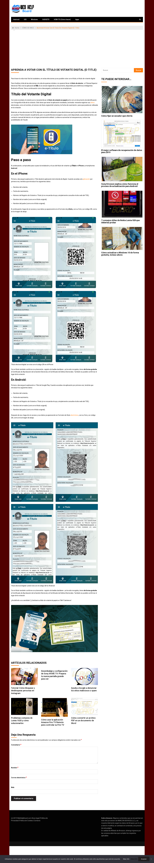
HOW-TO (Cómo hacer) (62, 19)
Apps (77, 19)
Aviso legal (35, 818)
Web (12, 787)
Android (16, 19)
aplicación (86, 179)
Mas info (126, 859)
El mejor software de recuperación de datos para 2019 (121, 151)
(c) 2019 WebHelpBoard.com (21, 818)
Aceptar (144, 859)
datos (93, 102)
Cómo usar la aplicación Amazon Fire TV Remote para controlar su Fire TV (52, 722)
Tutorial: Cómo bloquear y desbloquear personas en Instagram (23, 690)
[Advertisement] (77, 49)
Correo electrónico (19, 777)
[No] (151, 859)
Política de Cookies (26, 820)
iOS (25, 19)
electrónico (74, 415)
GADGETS (45, 19)
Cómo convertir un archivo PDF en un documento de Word (83, 720)
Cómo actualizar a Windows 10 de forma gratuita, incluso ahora (120, 253)
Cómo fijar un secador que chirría (116, 116)
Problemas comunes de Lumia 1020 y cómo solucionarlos (21, 720)
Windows (34, 19)
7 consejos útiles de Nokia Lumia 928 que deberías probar (120, 221)
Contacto (37, 820)
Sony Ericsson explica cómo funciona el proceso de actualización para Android (119, 185)
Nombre (14, 767)
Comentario (16, 745)
